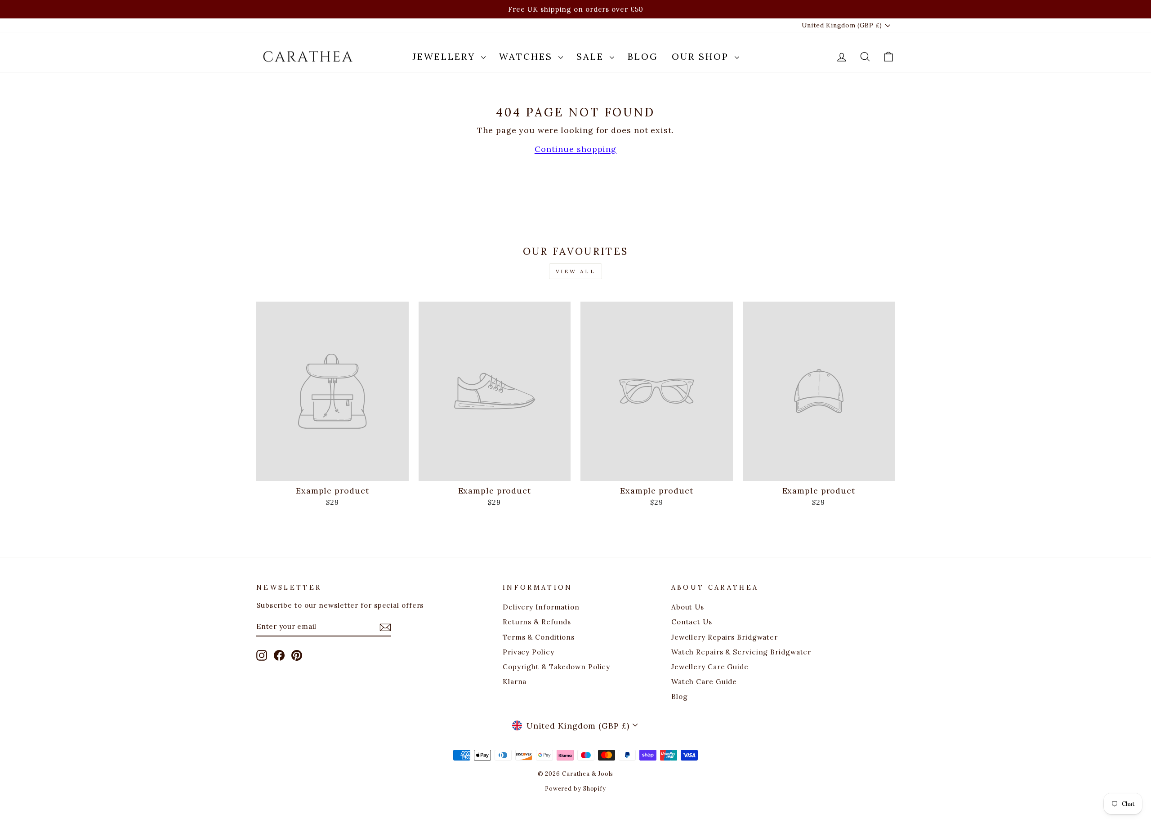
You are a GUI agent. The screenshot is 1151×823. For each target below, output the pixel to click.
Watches (527, 56)
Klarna (514, 681)
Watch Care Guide (704, 681)
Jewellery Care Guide (710, 667)
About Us (687, 607)
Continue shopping (575, 149)
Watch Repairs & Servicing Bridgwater (741, 652)
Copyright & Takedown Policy (556, 667)
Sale (591, 56)
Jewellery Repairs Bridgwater (724, 637)
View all (576, 271)
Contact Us (691, 622)
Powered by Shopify (575, 788)
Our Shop (702, 56)
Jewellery (445, 56)
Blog (643, 56)
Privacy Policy (528, 652)
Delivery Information (541, 607)
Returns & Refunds (537, 622)
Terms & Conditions (539, 637)
